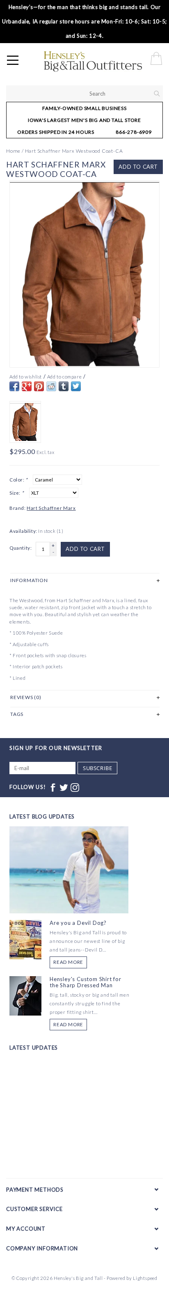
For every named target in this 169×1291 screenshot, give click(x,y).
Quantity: (20, 547)
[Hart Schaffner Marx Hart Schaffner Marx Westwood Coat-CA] (84, 274)
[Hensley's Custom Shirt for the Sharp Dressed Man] (25, 995)
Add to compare (64, 376)
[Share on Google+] (27, 386)
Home (13, 151)
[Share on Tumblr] (64, 386)
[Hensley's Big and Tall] (105, 61)
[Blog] (68, 900)
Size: (16, 492)
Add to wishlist (25, 376)
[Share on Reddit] (51, 386)
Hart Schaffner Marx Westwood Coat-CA (74, 151)
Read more (68, 962)
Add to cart (138, 166)
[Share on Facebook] (14, 386)
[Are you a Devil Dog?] (25, 939)
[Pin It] (39, 386)
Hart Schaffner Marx (51, 508)
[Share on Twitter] (76, 386)
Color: (18, 479)
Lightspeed (145, 1278)
